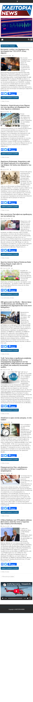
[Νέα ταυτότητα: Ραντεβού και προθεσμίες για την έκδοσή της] (10, 221)
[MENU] (31, 39)
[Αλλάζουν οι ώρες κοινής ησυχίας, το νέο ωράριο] (10, 424)
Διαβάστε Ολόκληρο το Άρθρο (10, 97)
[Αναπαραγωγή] (3, 598)
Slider (3, 101)
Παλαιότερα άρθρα (8, 576)
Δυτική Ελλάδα (5, 297)
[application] (16, 591)
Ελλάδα (7, 101)
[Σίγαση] (27, 598)
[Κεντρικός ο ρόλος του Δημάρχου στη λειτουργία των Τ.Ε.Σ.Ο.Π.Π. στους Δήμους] (10, 58)
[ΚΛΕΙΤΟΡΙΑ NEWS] (2, 39)
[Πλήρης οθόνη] (30, 598)
